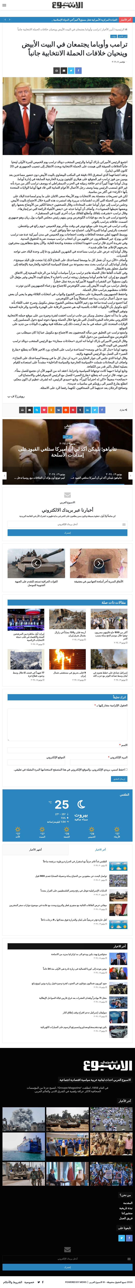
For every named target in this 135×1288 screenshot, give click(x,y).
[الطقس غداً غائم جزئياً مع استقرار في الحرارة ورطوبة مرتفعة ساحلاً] (118, 866)
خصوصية (29, 1282)
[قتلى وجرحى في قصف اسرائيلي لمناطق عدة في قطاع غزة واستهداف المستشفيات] (23, 1119)
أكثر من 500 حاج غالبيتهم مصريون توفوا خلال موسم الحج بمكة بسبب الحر (111, 635)
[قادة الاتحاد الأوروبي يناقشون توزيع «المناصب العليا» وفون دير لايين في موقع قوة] (67, 1144)
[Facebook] (78, 70)
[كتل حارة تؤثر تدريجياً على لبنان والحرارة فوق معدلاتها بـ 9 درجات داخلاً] (118, 924)
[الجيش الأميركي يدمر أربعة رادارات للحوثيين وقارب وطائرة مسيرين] (23, 1146)
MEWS (83, 1282)
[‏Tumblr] (80, 410)
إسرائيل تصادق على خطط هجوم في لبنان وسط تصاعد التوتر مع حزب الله (110, 674)
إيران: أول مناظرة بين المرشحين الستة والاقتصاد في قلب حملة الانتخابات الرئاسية (28, 637)
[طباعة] (56, 70)
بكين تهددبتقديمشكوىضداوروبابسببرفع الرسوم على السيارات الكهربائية (73, 1027)
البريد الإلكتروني (117, 757)
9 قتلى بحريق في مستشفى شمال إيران (69, 674)
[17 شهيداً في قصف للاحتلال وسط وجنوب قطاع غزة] (26, 659)
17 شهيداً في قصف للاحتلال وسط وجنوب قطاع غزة (28, 674)
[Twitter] (71, 70)
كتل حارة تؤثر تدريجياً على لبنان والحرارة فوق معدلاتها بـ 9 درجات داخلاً (74, 919)
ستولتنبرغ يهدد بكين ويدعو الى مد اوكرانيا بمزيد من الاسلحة (79, 954)
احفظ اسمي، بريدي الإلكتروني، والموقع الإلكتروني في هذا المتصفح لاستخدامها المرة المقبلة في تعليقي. (69, 769)
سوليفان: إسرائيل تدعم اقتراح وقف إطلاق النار (85, 1012)
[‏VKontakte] (58, 410)
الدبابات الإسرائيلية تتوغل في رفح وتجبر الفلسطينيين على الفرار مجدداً (74, 890)
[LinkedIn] (87, 410)
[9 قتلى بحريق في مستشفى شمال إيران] (67, 659)
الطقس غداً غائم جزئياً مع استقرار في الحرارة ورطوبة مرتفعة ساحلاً (75, 861)
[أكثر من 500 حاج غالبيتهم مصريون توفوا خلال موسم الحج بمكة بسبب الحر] (109, 619)
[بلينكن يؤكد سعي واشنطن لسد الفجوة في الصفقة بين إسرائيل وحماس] (67, 1174)
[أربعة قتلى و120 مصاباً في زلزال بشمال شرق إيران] (67, 619)
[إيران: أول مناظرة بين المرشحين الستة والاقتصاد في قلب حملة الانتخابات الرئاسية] (26, 620)
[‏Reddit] (66, 410)
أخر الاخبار (100, 849)
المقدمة (128, 1203)
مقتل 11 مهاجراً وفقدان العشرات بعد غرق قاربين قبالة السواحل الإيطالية (73, 998)
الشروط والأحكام (12, 1282)
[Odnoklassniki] (51, 410)
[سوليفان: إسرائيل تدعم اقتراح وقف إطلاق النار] (118, 1017)
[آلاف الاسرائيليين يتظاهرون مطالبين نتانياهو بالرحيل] (111, 1174)
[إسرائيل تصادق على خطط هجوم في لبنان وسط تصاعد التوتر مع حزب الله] (109, 659)
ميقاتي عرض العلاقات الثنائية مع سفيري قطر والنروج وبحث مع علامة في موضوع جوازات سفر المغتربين (58, 905)
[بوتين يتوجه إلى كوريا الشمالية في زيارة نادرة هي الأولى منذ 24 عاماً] (118, 973)
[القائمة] (4, 5)
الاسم (123, 745)
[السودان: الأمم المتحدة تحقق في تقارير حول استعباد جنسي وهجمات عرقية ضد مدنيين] (111, 1144)
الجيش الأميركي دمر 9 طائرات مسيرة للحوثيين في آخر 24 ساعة (64, 451)
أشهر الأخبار (35, 849)
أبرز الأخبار (107, 29)
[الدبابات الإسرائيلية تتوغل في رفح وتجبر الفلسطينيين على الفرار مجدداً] (118, 895)
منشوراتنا (127, 1213)
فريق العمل (126, 1218)
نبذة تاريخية (126, 1208)
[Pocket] (44, 410)
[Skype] (37, 410)
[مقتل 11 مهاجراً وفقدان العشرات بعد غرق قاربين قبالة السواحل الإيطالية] (118, 1002)
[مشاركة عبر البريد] (64, 70)
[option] (94, 476)
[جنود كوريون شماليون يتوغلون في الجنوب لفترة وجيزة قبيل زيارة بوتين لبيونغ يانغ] (118, 988)
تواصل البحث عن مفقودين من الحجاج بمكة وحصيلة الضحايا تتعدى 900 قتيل (71, 876)
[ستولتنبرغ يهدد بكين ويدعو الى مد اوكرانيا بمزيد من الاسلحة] (118, 959)
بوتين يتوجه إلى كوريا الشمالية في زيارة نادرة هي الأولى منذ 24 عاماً (75, 968)
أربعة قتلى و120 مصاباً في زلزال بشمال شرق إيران (70, 634)
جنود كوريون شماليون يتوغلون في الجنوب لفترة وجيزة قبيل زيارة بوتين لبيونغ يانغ (69, 983)
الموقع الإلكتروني (55, 757)
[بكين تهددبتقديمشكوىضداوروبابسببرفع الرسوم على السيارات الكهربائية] (118, 1032)
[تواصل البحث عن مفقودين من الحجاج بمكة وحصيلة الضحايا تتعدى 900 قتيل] (118, 881)
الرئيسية (120, 29)
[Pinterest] (73, 410)
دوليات (113, 36)
